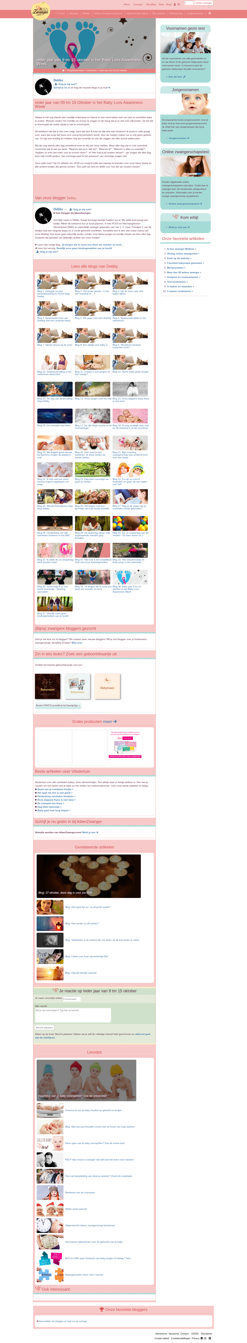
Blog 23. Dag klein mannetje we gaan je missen (92, 480)
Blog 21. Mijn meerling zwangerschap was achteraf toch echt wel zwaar (130, 455)
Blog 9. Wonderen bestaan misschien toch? (127, 346)
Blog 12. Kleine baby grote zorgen (131, 371)
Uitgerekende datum (137, 13)
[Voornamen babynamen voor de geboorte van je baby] (50, 1241)
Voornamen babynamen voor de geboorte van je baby (94, 1241)
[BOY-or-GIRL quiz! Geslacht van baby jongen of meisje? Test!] (50, 1258)
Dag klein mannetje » (49, 806)
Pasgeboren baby (75, 70)
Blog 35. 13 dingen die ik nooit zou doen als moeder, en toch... (93, 587)
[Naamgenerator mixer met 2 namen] (50, 1274)
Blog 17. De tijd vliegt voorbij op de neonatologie (93, 426)
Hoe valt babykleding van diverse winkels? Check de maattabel (98, 1176)
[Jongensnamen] (185, 104)
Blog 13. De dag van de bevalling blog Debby (54, 399)
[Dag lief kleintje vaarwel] (50, 972)
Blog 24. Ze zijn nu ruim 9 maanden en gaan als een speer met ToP (130, 482)
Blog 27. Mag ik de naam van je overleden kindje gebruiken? (129, 507)
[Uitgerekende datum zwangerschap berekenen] (50, 1225)
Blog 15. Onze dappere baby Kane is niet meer (131, 399)
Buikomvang (176, 13)
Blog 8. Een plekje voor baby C (91, 345)
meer (108, 721)
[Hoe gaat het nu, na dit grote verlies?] (50, 907)
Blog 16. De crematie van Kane (53, 425)
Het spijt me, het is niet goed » (54, 792)
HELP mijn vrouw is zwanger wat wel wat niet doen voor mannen (99, 1159)
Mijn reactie (41, 1006)
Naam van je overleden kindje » (55, 789)
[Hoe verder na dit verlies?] (50, 923)
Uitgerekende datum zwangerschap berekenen (90, 1225)
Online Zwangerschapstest (108, 13)
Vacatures (174, 1333)
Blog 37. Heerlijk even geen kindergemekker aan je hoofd (52, 614)
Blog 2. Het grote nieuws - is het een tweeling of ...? (92, 292)
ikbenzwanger (41, 11)
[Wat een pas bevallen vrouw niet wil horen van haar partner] (50, 1126)
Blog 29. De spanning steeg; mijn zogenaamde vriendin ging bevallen (92, 535)
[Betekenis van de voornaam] (50, 1192)
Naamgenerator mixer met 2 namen (84, 1274)
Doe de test (176, 76)
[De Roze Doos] (125, 757)
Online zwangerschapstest (184, 203)
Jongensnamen (195, 13)
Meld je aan (89, 832)
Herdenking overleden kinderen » (56, 796)
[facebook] (204, 1338)
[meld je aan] (109, 87)
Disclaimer (206, 1333)
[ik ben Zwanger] (63, 70)
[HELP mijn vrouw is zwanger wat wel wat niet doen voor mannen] (50, 1159)
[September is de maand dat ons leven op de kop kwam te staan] (50, 939)
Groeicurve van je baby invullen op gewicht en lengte (93, 1110)
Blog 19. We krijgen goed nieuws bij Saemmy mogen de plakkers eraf (54, 455)
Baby (161, 4)
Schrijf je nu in (61, 87)
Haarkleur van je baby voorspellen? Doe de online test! (72, 1095)
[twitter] (210, 1338)
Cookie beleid (162, 1338)
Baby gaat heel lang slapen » (54, 810)
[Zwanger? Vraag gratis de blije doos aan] (54, 762)
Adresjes (73, 13)
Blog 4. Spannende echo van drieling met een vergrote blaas (53, 319)
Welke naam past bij (76, 1209)
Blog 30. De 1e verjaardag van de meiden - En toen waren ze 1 (130, 534)
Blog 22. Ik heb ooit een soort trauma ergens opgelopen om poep (53, 482)
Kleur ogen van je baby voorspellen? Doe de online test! (95, 1143)
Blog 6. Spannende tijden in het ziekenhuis (129, 319)
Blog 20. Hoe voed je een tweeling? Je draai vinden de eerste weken (90, 455)
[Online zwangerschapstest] (185, 166)
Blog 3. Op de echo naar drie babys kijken (128, 292)
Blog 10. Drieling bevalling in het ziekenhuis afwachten (54, 373)
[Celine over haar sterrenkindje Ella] (50, 956)
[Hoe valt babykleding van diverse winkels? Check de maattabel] (50, 1176)
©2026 (195, 1333)
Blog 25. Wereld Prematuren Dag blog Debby (55, 507)
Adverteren (161, 1333)
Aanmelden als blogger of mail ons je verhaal (63, 1321)
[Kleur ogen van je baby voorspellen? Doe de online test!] (50, 1143)
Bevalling (151, 4)
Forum (61, 13)
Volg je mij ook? (67, 84)
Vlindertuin (92, 70)
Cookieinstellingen (180, 1338)
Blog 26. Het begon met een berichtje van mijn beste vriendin (92, 507)
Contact (184, 1333)
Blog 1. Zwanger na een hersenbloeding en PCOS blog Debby (53, 294)
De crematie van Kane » (50, 803)
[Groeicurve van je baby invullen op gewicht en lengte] (50, 1110)
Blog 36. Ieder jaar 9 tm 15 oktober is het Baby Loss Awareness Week (127, 589)
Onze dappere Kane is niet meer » (56, 799)
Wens (127, 4)
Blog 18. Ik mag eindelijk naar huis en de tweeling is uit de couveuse (131, 426)
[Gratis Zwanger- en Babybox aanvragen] (89, 762)
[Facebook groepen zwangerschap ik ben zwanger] (210, 13)
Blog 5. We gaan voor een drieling (93, 318)
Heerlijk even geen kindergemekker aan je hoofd (84, 248)
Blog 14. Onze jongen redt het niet (93, 398)
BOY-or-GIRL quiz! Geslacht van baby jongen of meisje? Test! (98, 1258)
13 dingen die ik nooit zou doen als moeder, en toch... (92, 244)
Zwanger (138, 4)
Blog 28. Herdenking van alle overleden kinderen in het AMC (53, 534)
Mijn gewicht (158, 13)
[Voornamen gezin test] (185, 42)
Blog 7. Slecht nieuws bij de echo (54, 345)
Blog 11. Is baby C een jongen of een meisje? (92, 373)
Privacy (195, 1338)
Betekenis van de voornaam (80, 1192)
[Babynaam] (47, 701)
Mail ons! (77, 642)
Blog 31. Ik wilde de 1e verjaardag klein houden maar (55, 561)
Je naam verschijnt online (49, 998)
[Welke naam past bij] (50, 1208)
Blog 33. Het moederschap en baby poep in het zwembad (128, 561)
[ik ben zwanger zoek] (178, 4)
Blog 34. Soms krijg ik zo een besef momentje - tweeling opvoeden (52, 589)
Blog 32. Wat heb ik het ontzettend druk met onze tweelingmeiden (93, 561)
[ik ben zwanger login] (174, 4)
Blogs (169, 4)
